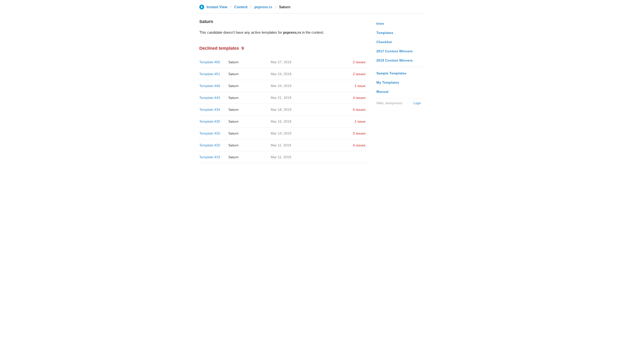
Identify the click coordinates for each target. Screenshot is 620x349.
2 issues (359, 62)
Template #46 (209, 86)
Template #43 (209, 98)
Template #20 (209, 145)
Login (417, 103)
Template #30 (209, 121)
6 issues (359, 109)
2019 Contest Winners (394, 60)
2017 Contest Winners (394, 51)
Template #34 (209, 109)
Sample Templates (391, 73)
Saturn (233, 62)
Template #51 (209, 74)
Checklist (384, 42)
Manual (382, 92)
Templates (384, 33)
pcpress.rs (263, 7)
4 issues (359, 98)
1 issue (360, 86)
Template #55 (209, 62)
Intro (380, 23)
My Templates (387, 82)
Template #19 (209, 157)
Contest (241, 7)
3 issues (359, 133)
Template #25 (209, 133)
